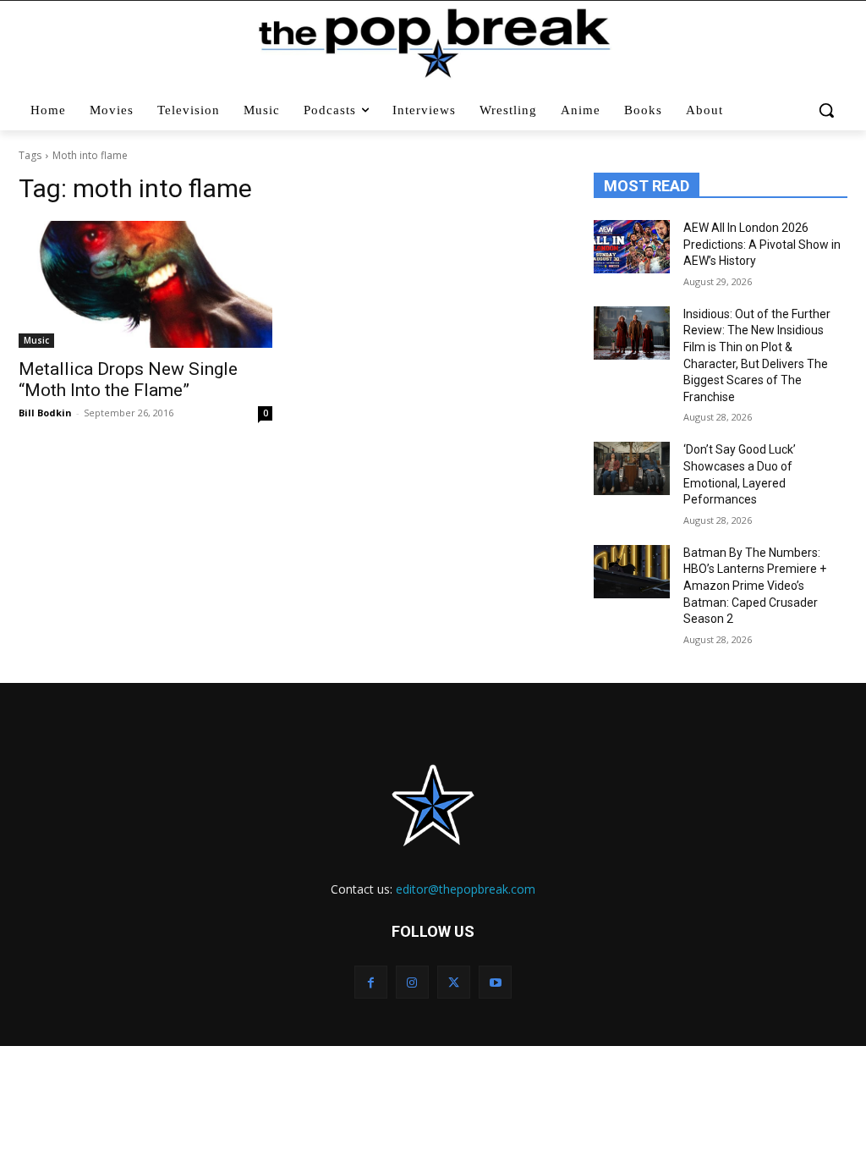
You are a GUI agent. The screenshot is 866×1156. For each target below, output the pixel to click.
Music (36, 340)
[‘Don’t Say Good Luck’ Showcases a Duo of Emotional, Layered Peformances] (632, 468)
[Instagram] (412, 982)
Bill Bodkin (45, 412)
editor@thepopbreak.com (465, 889)
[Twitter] (453, 982)
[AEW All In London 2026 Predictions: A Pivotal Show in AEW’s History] (632, 246)
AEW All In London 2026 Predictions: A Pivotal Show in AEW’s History (762, 244)
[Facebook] (370, 982)
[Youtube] (495, 982)
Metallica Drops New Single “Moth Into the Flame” (128, 379)
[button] (826, 110)
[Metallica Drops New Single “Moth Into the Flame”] (145, 284)
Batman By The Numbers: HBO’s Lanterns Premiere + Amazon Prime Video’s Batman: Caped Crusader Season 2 (754, 585)
